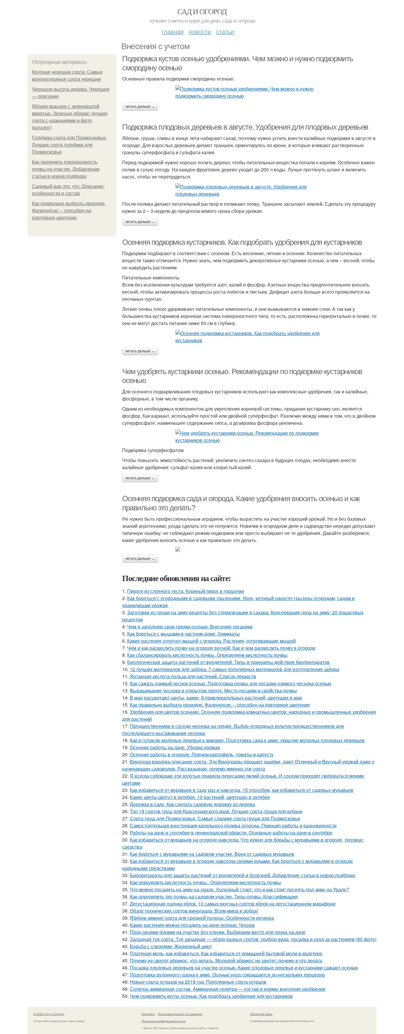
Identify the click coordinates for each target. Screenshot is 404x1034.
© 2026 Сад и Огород (48, 1014)
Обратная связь (261, 1014)
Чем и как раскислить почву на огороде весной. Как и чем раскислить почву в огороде (221, 647)
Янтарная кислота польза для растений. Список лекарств (193, 676)
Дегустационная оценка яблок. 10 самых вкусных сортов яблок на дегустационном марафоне (233, 903)
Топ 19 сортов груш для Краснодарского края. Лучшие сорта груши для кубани (216, 811)
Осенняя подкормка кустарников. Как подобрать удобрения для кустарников (242, 242)
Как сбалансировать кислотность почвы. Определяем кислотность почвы (207, 655)
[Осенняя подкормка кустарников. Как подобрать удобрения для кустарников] (249, 337)
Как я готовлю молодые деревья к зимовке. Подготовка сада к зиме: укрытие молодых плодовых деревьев (247, 740)
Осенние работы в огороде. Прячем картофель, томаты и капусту (202, 754)
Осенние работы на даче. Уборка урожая (175, 747)
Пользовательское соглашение (180, 1014)
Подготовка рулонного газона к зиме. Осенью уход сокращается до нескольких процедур (227, 974)
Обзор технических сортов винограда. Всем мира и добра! (194, 910)
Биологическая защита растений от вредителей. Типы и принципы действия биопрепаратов (228, 662)
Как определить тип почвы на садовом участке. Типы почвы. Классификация (214, 896)
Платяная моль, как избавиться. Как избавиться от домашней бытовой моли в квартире (226, 953)
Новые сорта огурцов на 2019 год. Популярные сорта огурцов (198, 981)
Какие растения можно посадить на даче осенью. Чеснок (192, 925)
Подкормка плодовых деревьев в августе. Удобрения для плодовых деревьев (245, 127)
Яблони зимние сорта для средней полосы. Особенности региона (202, 917)
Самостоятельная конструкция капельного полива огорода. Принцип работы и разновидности (233, 825)
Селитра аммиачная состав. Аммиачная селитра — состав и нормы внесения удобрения (227, 988)
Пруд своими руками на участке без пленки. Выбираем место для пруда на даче (218, 932)
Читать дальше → (140, 106)
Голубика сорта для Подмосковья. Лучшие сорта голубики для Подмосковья (69, 145)
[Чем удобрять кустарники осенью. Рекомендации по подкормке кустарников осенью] (249, 437)
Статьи (225, 31)
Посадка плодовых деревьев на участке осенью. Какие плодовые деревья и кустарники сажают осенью (244, 967)
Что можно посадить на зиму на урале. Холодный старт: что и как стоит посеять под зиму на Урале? (239, 889)
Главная (173, 31)
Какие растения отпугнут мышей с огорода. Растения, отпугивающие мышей (211, 640)
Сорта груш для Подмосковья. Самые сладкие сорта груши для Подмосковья (215, 818)
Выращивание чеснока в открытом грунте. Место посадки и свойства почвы (213, 690)
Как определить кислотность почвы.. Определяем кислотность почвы (205, 882)
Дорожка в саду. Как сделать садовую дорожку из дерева (192, 804)
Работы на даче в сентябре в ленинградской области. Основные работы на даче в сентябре (231, 832)
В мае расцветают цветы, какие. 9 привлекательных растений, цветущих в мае (216, 697)
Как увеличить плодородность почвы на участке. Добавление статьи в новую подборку (66, 169)
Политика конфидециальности (163, 1021)
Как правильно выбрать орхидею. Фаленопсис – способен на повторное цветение (69, 210)
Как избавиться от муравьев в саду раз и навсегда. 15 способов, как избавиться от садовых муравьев (241, 790)
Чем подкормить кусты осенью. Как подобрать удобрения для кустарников (211, 996)
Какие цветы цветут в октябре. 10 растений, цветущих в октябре (200, 797)
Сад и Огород (202, 11)
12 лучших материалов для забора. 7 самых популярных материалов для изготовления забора (234, 669)
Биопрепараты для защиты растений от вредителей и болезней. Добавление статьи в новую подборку (242, 875)
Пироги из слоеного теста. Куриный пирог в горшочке (185, 591)
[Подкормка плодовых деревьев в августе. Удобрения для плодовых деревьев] (249, 190)
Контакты (148, 1014)
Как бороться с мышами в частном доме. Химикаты (183, 633)
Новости (200, 31)
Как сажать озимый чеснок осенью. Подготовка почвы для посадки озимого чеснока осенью (230, 683)
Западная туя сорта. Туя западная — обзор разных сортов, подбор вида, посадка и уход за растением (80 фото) (253, 939)
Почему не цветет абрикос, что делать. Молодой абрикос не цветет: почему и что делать (226, 960)
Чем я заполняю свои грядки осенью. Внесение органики (190, 626)
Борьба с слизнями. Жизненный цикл (170, 946)
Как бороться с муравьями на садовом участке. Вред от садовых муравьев (212, 853)
